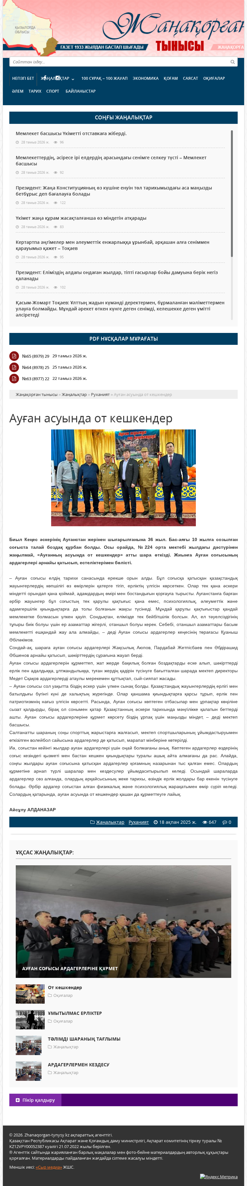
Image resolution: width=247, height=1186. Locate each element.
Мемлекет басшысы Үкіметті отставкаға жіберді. (71, 133)
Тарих (35, 91)
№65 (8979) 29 (35, 356)
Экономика (146, 78)
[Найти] (232, 61)
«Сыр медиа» (49, 1167)
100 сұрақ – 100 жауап (104, 78)
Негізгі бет (23, 78)
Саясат (190, 78)
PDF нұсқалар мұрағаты (123, 338)
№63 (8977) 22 (35, 379)
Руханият (139, 822)
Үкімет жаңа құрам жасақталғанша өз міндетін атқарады (81, 218)
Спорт (52, 91)
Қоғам (171, 78)
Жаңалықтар (55, 78)
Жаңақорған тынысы (148, 28)
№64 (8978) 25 (35, 367)
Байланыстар (81, 91)
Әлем (17, 91)
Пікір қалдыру (38, 1100)
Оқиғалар (214, 78)
